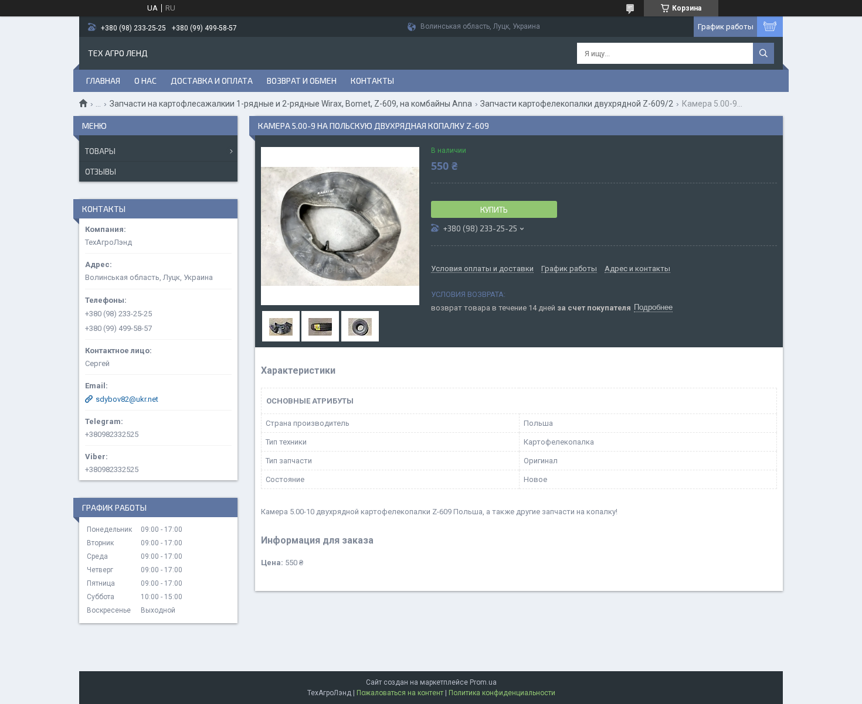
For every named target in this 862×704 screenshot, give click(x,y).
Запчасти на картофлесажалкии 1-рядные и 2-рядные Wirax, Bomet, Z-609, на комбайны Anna (291, 103)
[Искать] (763, 53)
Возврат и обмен (302, 81)
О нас (145, 81)
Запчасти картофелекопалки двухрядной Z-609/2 (576, 103)
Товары (100, 151)
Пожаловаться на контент (400, 693)
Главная (103, 81)
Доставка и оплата (212, 81)
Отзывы (100, 171)
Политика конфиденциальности (502, 693)
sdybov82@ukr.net (127, 399)
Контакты (372, 81)
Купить (494, 209)
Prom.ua (483, 682)
